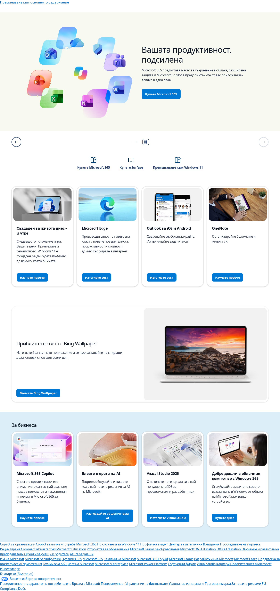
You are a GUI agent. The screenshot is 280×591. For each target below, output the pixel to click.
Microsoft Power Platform (148, 564)
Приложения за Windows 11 (118, 544)
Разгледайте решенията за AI (107, 515)
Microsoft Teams (181, 559)
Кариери (223, 564)
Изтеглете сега (96, 277)
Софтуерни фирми (182, 564)
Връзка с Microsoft (86, 583)
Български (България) (16, 574)
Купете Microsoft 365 (161, 94)
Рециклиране (10, 549)
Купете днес (224, 518)
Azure (56, 559)
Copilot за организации (17, 544)
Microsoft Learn (245, 559)
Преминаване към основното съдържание (34, 2)
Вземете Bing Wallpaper (38, 393)
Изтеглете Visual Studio (168, 518)
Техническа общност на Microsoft (68, 564)
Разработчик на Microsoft (213, 559)
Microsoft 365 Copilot (152, 559)
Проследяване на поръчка (240, 544)
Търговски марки (218, 583)
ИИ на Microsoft (12, 559)
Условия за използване (186, 583)
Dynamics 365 (71, 559)
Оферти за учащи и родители (46, 554)
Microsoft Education (71, 549)
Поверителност (113, 583)
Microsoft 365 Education (198, 549)
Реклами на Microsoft (120, 559)
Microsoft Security (38, 559)
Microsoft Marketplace (111, 564)
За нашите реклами (246, 583)
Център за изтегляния (185, 544)
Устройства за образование (108, 549)
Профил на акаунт (154, 544)
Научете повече (32, 277)
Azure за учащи (81, 554)
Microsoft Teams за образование (155, 549)
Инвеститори (10, 569)
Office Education (228, 549)
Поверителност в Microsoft (250, 564)
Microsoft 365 (86, 544)
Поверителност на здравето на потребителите (35, 583)
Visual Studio (206, 564)
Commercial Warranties (38, 549)
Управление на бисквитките (146, 583)
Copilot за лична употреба (55, 544)
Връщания (211, 544)
